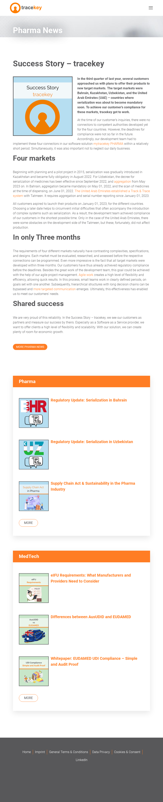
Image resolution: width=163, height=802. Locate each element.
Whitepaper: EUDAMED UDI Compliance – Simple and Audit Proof (94, 661)
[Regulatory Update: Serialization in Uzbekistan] (34, 455)
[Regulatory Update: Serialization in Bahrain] (34, 413)
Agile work (86, 275)
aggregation (122, 181)
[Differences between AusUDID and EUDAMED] (34, 630)
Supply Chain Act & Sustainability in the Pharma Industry (93, 486)
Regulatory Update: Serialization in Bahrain (89, 400)
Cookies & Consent (127, 752)
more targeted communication (54, 289)
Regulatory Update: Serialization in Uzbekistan (92, 441)
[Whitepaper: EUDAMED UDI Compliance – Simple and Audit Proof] (34, 671)
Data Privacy (101, 752)
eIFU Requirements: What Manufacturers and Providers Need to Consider (91, 578)
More (28, 523)
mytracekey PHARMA (108, 144)
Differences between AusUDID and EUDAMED (91, 616)
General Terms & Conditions (68, 752)
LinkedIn (81, 760)
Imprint (40, 752)
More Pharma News (30, 346)
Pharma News (38, 30)
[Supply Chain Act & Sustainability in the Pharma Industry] (34, 496)
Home (26, 752)
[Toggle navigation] (150, 8)
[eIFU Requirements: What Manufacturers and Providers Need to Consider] (34, 588)
